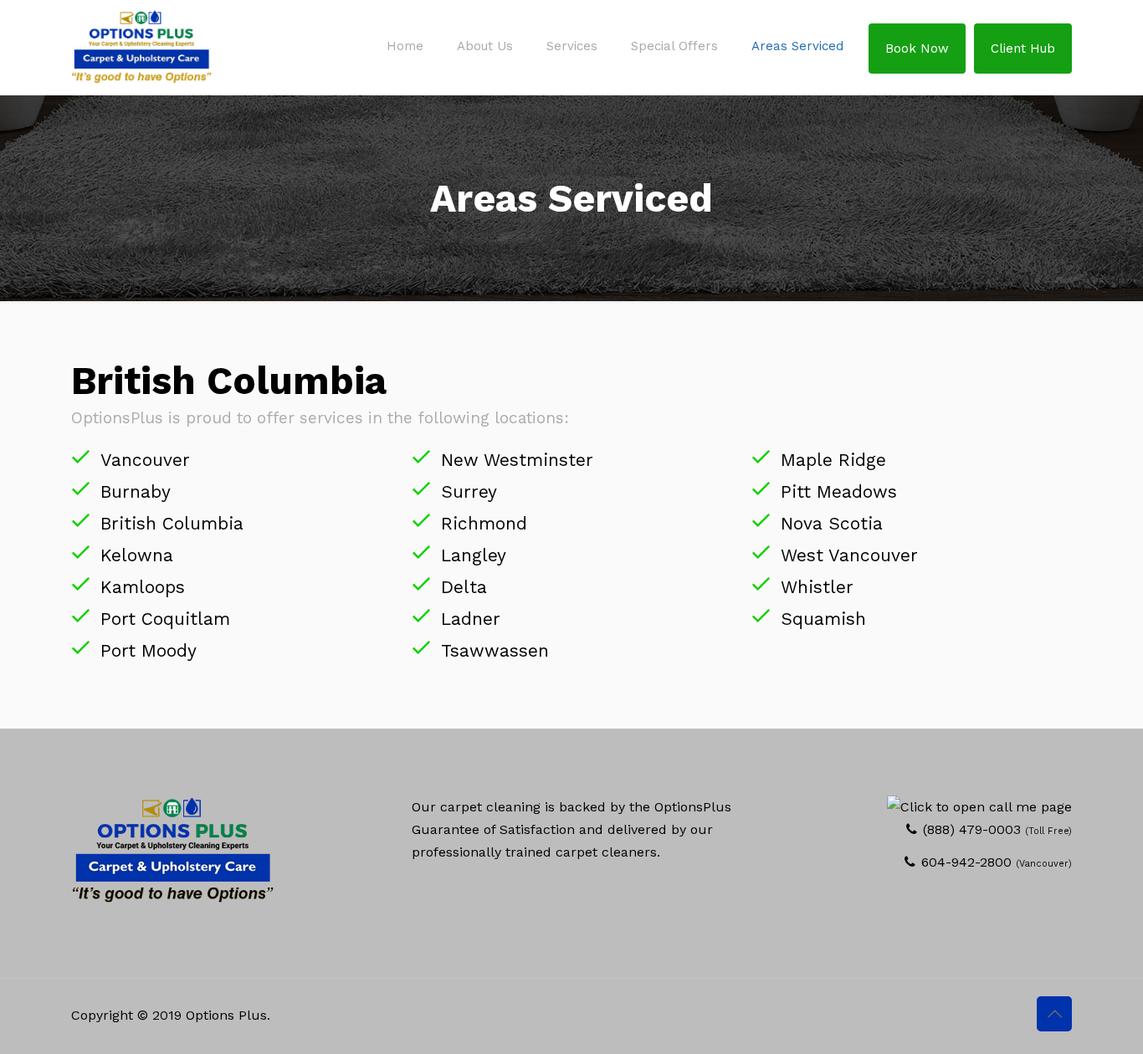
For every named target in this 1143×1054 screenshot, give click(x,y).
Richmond (484, 523)
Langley (473, 555)
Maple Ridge (833, 459)
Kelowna (136, 555)
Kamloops (142, 586)
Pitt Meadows (839, 491)
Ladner (470, 618)
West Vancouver (849, 555)
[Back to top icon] (1054, 1013)
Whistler (817, 586)
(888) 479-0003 (972, 829)
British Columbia (171, 523)
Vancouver (145, 459)
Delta (464, 586)
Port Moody (148, 650)
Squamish (823, 618)
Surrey (469, 491)
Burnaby (135, 491)
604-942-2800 (966, 862)
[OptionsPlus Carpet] (141, 46)
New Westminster (517, 459)
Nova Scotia (832, 523)
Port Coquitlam (165, 618)
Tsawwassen (495, 650)
